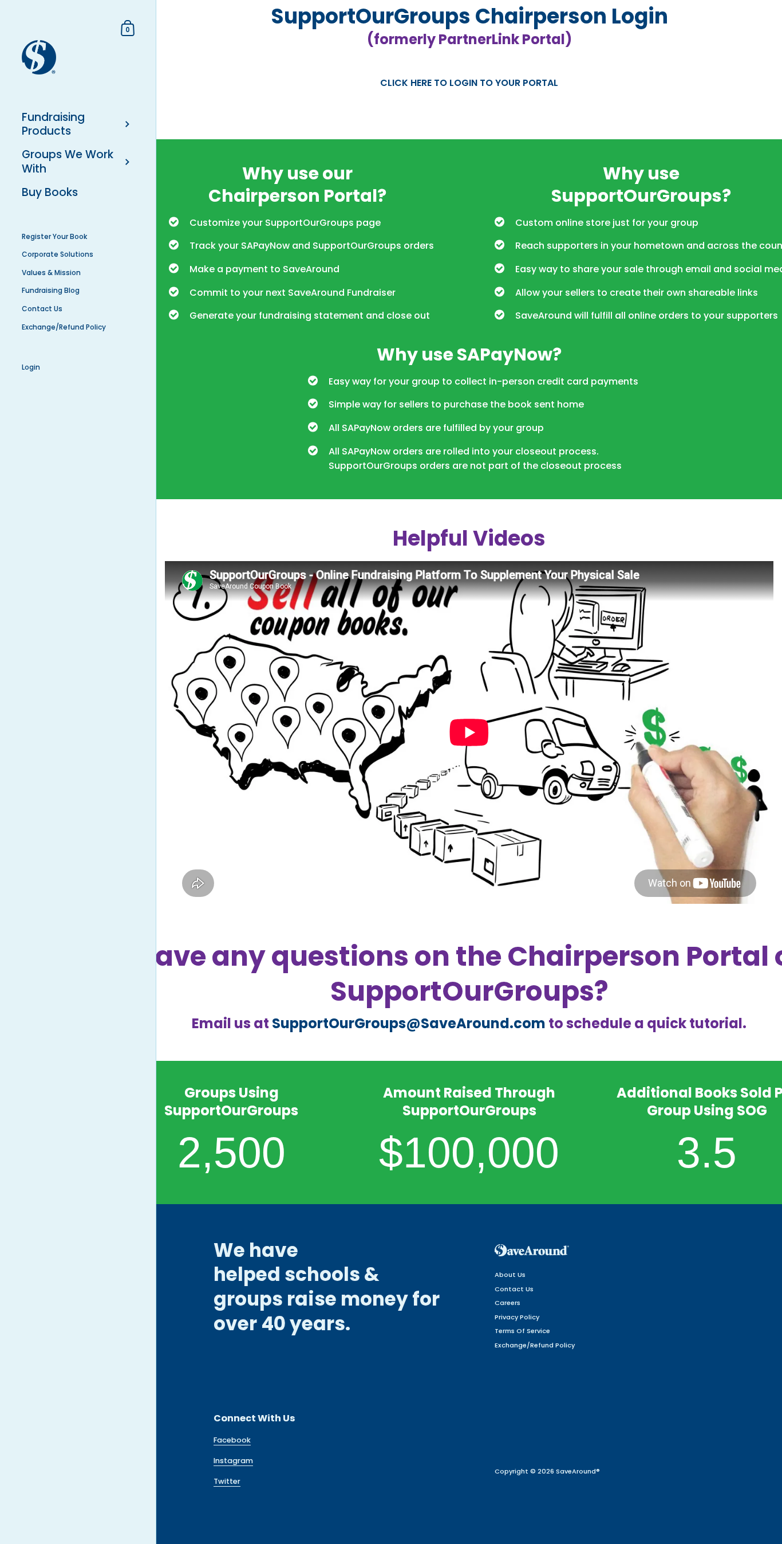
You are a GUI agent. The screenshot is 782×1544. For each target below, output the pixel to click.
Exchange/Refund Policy (535, 1345)
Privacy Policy (517, 1317)
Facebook (232, 1440)
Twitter (227, 1481)
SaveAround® (578, 1471)
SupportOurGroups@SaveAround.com (409, 1023)
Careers (507, 1302)
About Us (510, 1274)
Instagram (233, 1460)
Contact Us (514, 1289)
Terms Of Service (522, 1330)
